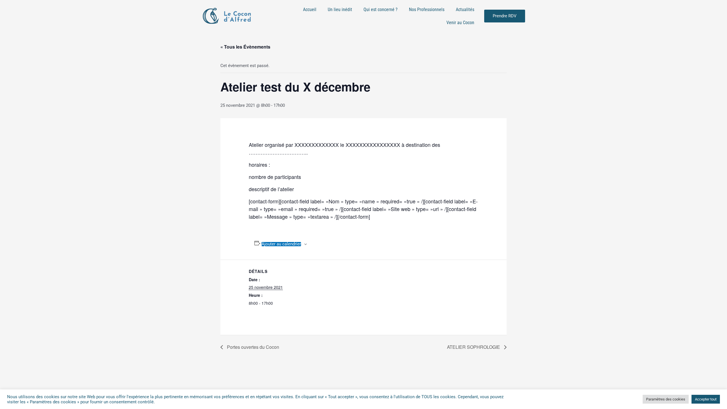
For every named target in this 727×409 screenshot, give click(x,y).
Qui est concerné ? (381, 9)
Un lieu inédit (340, 9)
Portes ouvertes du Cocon (252, 347)
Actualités (465, 9)
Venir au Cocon (460, 22)
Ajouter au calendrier (281, 244)
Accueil (309, 9)
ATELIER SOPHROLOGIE (474, 347)
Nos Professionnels (426, 9)
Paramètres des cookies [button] (665, 399)
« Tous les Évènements (245, 46)
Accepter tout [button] (705, 399)
